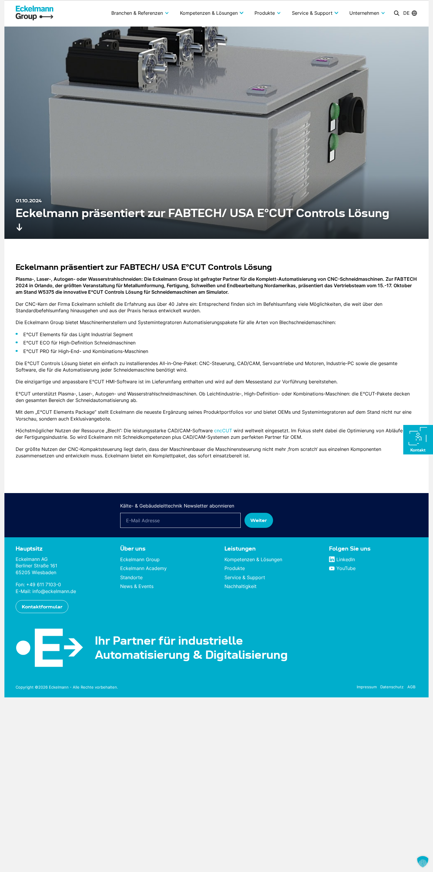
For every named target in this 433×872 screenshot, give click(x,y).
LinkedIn (345, 559)
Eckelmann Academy (143, 568)
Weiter (258, 520)
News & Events (136, 586)
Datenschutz (392, 687)
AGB (411, 687)
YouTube (346, 568)
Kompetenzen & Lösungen (253, 559)
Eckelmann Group (140, 559)
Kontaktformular (42, 606)
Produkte (234, 568)
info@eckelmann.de (54, 591)
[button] (422, 861)
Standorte (131, 577)
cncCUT (223, 430)
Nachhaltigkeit (240, 586)
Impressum (367, 687)
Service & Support (244, 577)
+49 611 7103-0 (43, 584)
